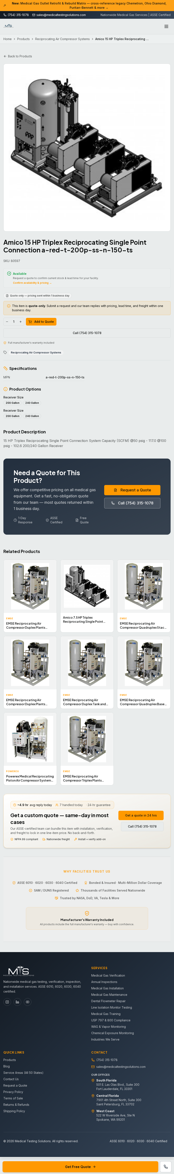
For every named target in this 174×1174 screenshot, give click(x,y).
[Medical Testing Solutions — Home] (8, 26)
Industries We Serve (105, 1039)
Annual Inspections (104, 982)
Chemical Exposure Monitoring (112, 1033)
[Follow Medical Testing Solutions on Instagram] (7, 1002)
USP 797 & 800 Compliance (110, 1020)
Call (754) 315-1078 (87, 333)
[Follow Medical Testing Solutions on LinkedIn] (17, 1002)
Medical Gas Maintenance (109, 994)
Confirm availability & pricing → (32, 282)
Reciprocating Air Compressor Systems (62, 39)
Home (7, 39)
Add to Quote (44, 321)
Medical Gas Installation (107, 988)
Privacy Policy (13, 1092)
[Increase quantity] (20, 322)
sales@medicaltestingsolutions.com (121, 1066)
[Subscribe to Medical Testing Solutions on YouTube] (27, 1002)
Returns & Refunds (16, 1104)
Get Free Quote (78, 1167)
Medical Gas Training (106, 1014)
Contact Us (11, 1079)
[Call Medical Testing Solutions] (165, 1166)
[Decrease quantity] (7, 322)
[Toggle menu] (166, 26)
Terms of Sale (13, 1098)
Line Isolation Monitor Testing (111, 1007)
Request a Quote (136, 490)
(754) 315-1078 (107, 1060)
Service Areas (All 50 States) (23, 1072)
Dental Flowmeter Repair (108, 1001)
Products (23, 39)
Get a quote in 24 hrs (141, 815)
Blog (6, 1066)
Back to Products (20, 56)
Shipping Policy (14, 1111)
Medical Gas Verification (108, 975)
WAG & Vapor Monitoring (108, 1026)
